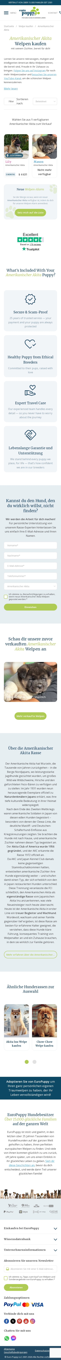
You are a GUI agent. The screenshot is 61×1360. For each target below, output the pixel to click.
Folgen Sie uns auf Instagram (30, 70)
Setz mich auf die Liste (30, 212)
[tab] (27, 1062)
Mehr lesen (11, 88)
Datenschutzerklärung (46, 1350)
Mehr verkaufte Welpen (30, 716)
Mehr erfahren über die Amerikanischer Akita (31, 954)
